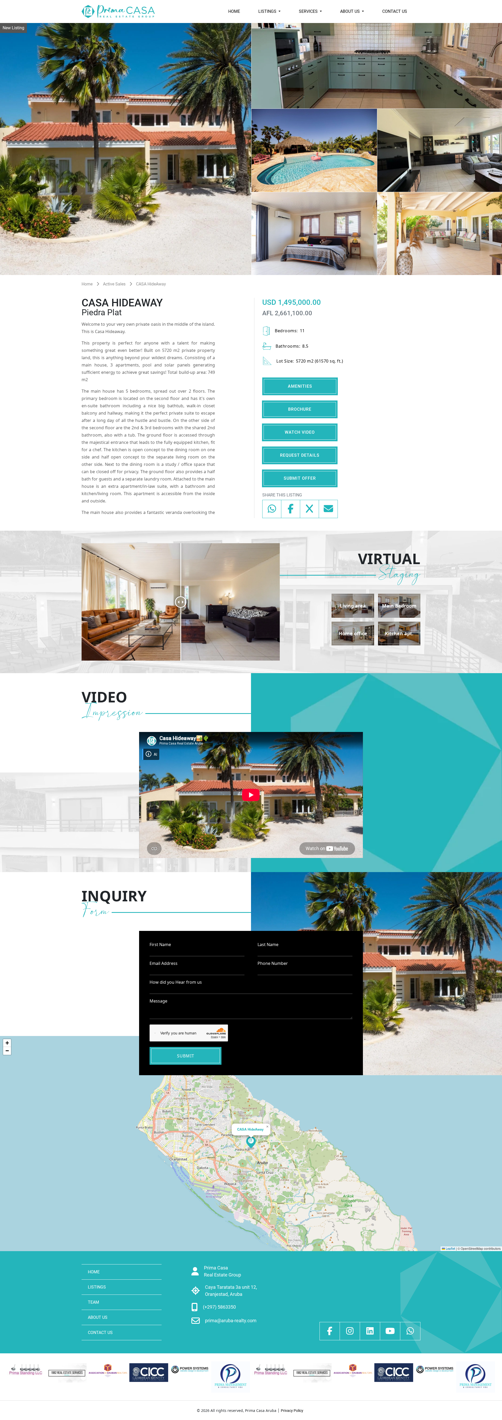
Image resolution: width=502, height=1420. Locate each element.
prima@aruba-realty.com (230, 1320)
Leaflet (450, 1249)
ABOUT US (350, 11)
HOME (234, 11)
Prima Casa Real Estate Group (222, 1271)
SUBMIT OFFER (300, 478)
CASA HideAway (151, 284)
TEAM (93, 1302)
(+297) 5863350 (219, 1307)
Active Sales (114, 284)
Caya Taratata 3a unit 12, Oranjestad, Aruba (231, 1290)
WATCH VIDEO (300, 432)
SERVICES (309, 11)
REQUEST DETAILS (300, 455)
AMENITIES (300, 386)
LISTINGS (267, 11)
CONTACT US (394, 11)
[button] (251, 1143)
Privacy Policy (292, 1410)
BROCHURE (299, 409)
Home (87, 284)
